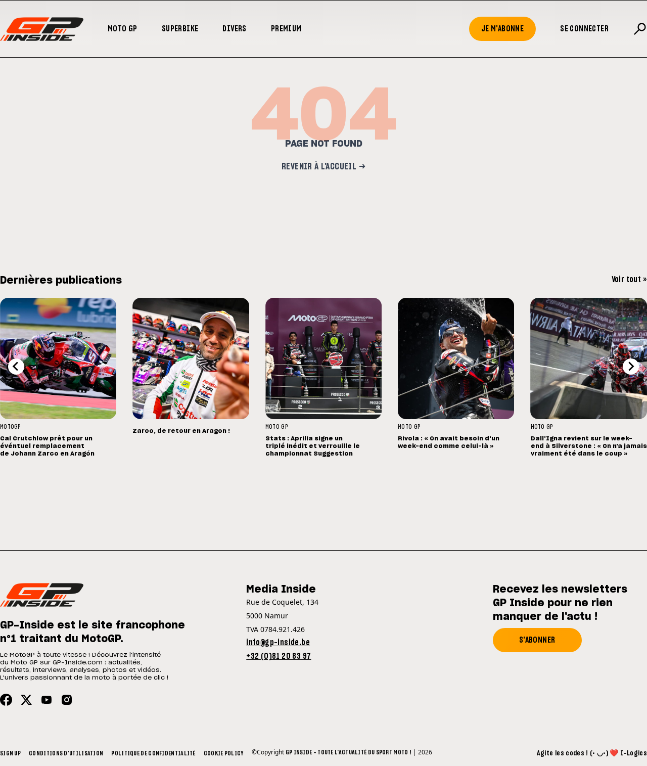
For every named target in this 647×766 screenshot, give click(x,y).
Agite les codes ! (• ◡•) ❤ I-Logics (592, 753)
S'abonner (537, 640)
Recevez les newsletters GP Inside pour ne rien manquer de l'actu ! (560, 603)
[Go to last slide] (16, 366)
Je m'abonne (502, 29)
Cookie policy (224, 753)
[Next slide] (631, 366)
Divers (234, 29)
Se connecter (584, 29)
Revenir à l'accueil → (323, 166)
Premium (286, 29)
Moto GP (122, 29)
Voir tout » (629, 280)
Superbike (180, 29)
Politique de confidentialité (153, 753)
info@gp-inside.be (278, 643)
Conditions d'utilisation (66, 753)
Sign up (10, 753)
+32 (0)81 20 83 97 (278, 656)
